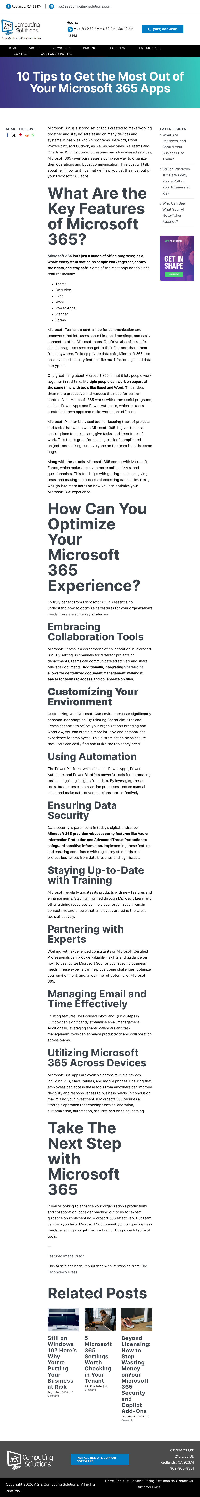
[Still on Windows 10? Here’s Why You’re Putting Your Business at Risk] (63, 1319)
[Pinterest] (20, 135)
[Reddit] (27, 135)
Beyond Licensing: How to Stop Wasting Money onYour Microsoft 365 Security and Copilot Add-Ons (136, 1374)
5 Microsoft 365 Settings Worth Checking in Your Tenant (98, 1359)
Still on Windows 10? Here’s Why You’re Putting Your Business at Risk (62, 1362)
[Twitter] (14, 135)
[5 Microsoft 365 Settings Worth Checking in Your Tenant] (100, 1319)
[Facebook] (7, 135)
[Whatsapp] (33, 135)
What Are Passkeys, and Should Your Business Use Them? (174, 147)
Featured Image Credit (66, 1256)
